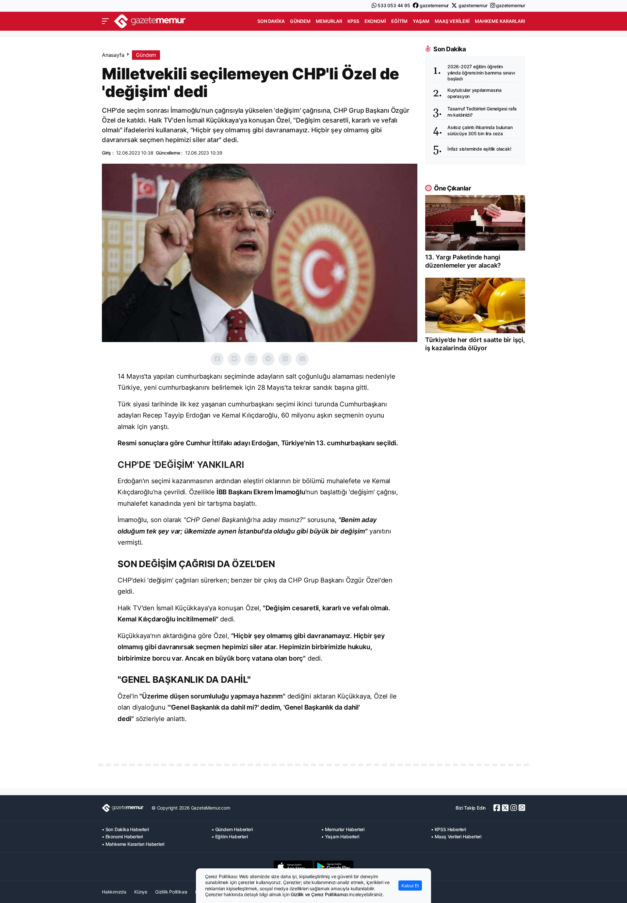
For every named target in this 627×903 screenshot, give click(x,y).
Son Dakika (271, 21)
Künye (140, 892)
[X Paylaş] (234, 359)
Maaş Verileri (452, 21)
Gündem (300, 21)
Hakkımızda (114, 892)
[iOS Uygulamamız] (293, 867)
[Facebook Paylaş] (217, 359)
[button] (105, 21)
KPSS (353, 21)
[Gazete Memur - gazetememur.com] (150, 20)
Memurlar (329, 21)
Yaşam (421, 21)
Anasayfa (113, 55)
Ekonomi (375, 21)
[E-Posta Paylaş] (302, 359)
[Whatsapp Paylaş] (285, 359)
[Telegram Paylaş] (268, 359)
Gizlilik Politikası (171, 892)
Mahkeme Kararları (500, 21)
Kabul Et (410, 885)
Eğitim (399, 21)
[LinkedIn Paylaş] (251, 359)
